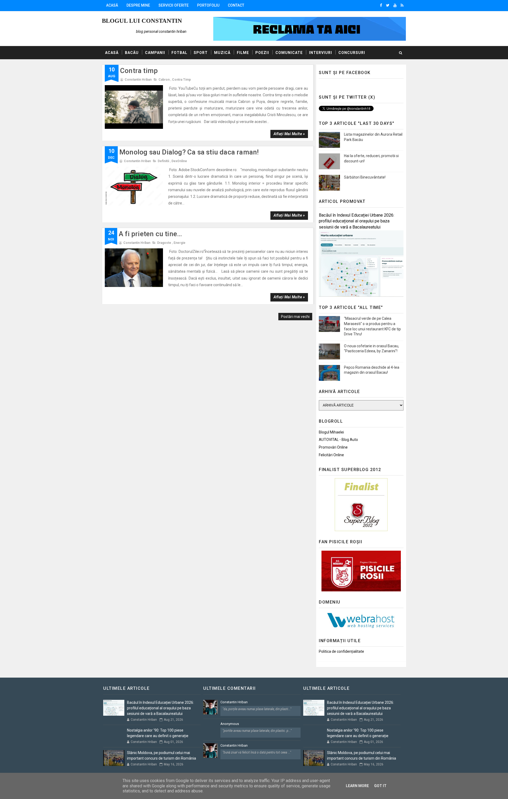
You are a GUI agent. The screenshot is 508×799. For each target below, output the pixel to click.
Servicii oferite (173, 5)
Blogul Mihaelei (331, 432)
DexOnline (179, 161)
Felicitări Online (331, 455)
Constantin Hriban (234, 702)
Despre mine (138, 5)
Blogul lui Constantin (142, 20)
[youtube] (395, 5)
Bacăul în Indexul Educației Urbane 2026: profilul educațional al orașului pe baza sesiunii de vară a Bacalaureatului (356, 221)
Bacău (132, 53)
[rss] (402, 5)
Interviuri (320, 53)
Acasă (112, 5)
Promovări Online (333, 447)
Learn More (357, 786)
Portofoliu (208, 5)
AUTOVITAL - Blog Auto (338, 439)
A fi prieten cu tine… (150, 234)
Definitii (163, 161)
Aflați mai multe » (289, 134)
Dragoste (164, 243)
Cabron (164, 79)
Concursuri (351, 53)
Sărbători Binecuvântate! (364, 177)
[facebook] (381, 5)
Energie (179, 243)
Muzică (222, 53)
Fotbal (179, 53)
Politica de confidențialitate (341, 651)
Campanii (155, 53)
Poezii (262, 53)
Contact (236, 5)
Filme (243, 53)
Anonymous (229, 724)
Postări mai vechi (295, 316)
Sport (201, 53)
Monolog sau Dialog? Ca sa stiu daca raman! (189, 152)
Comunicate (289, 53)
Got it (380, 786)
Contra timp (139, 71)
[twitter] (388, 5)
